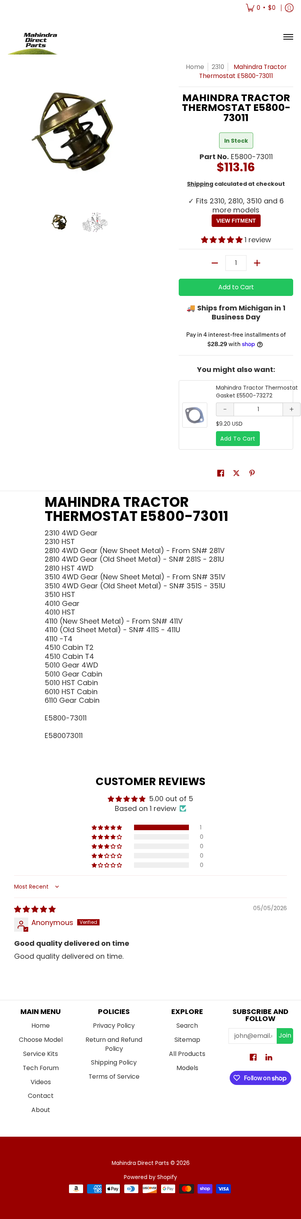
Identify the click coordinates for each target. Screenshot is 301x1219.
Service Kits (40, 1053)
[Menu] (288, 37)
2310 (218, 66)
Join (285, 1035)
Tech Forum (41, 1067)
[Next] (141, 131)
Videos (41, 1082)
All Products (187, 1053)
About (40, 1109)
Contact (41, 1095)
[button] (223, 240)
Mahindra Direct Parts (140, 1163)
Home (195, 66)
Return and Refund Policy (113, 1044)
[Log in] (289, 8)
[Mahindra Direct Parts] (37, 37)
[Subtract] (214, 263)
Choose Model (41, 1039)
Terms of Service (114, 1076)
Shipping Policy (114, 1062)
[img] (35, 909)
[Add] (257, 263)
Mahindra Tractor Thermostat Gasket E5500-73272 (257, 391)
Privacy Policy (114, 1025)
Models (187, 1067)
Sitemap (187, 1039)
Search (187, 1025)
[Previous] (13, 131)
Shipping (200, 184)
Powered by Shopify (150, 1177)
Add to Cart (236, 287)
